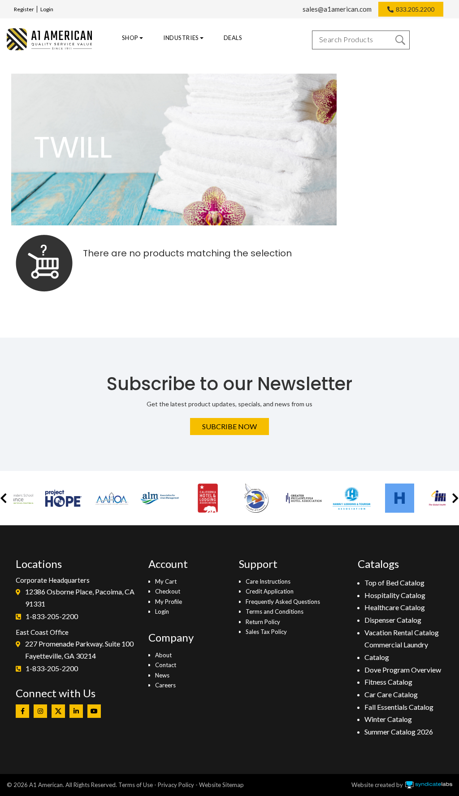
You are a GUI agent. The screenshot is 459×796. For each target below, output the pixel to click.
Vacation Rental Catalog (401, 632)
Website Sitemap (221, 784)
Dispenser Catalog (392, 620)
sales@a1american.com (337, 9)
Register (24, 9)
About (163, 655)
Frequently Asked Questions (283, 601)
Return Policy (263, 621)
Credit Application (270, 591)
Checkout (167, 591)
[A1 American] (47, 39)
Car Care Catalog (391, 694)
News (162, 675)
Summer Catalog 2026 (398, 731)
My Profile (168, 601)
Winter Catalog (388, 719)
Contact (165, 664)
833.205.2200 (415, 9)
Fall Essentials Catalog (398, 707)
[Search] (400, 40)
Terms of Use (135, 784)
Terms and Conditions (274, 611)
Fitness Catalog (388, 681)
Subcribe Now (229, 426)
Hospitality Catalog (394, 595)
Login (46, 9)
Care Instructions (268, 581)
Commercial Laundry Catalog (396, 650)
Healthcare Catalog (394, 607)
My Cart (166, 581)
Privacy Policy (176, 784)
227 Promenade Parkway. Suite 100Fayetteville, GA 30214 (79, 649)
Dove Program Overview (402, 669)
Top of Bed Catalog (394, 582)
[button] (3, 498)
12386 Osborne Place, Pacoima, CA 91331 (79, 597)
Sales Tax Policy (266, 631)
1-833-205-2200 (52, 616)
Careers (165, 685)
